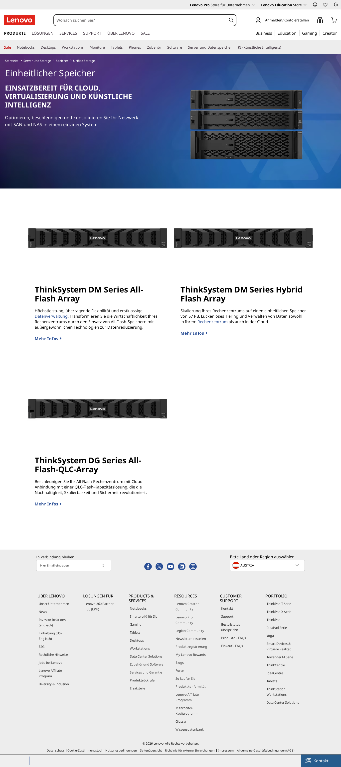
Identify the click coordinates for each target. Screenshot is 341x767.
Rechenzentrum (212, 321)
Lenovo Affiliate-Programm (187, 697)
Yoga (270, 635)
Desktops (137, 640)
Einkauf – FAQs (232, 646)
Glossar (180, 721)
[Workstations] (85, 47)
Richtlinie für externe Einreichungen (189, 750)
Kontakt (227, 608)
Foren (179, 670)
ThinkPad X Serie (279, 611)
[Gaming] (318, 32)
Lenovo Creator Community (187, 606)
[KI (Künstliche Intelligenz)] (283, 47)
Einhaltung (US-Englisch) (50, 636)
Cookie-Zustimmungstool (84, 750)
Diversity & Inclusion (54, 684)
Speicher (62, 61)
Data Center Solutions (146, 656)
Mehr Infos (47, 338)
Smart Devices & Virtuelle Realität (279, 646)
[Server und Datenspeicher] (233, 47)
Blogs (179, 662)
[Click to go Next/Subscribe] (103, 565)
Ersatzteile (137, 688)
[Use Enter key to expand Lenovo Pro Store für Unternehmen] (253, 4)
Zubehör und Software (146, 664)
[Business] (273, 32)
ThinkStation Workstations (277, 692)
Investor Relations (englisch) (52, 622)
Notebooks (138, 608)
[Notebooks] (36, 47)
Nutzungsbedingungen (121, 750)
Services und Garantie (146, 672)
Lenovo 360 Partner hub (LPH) (99, 606)
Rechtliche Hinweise (53, 654)
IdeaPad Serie (277, 627)
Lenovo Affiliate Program (50, 673)
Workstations (140, 648)
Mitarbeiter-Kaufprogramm (186, 711)
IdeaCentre (275, 673)
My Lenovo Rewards (190, 654)
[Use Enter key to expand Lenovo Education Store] (305, 4)
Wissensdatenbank (189, 729)
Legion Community (189, 630)
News (43, 611)
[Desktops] (57, 47)
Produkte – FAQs (233, 638)
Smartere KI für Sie (143, 616)
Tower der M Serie (280, 657)
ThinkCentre (276, 665)
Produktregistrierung (191, 646)
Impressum (226, 750)
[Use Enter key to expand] (312, 20)
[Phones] (143, 47)
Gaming (136, 624)
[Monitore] (106, 47)
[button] (315, 4)
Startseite (11, 61)
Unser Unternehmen (54, 603)
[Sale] (12, 47)
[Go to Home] (19, 20)
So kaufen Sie (185, 678)
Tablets (135, 632)
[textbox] (267, 565)
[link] (336, 5)
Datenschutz (55, 750)
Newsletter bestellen (190, 638)
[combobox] (140, 20)
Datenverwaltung (51, 316)
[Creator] (338, 32)
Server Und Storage (37, 61)
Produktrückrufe (142, 680)
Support (227, 616)
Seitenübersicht (151, 750)
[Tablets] (124, 47)
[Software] (183, 47)
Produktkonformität (190, 686)
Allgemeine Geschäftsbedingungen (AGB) (266, 750)
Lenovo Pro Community (184, 620)
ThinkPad (274, 619)
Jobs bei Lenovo (50, 662)
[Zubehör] (163, 47)
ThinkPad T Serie (279, 603)
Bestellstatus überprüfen (230, 627)
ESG (41, 646)
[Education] (298, 32)
